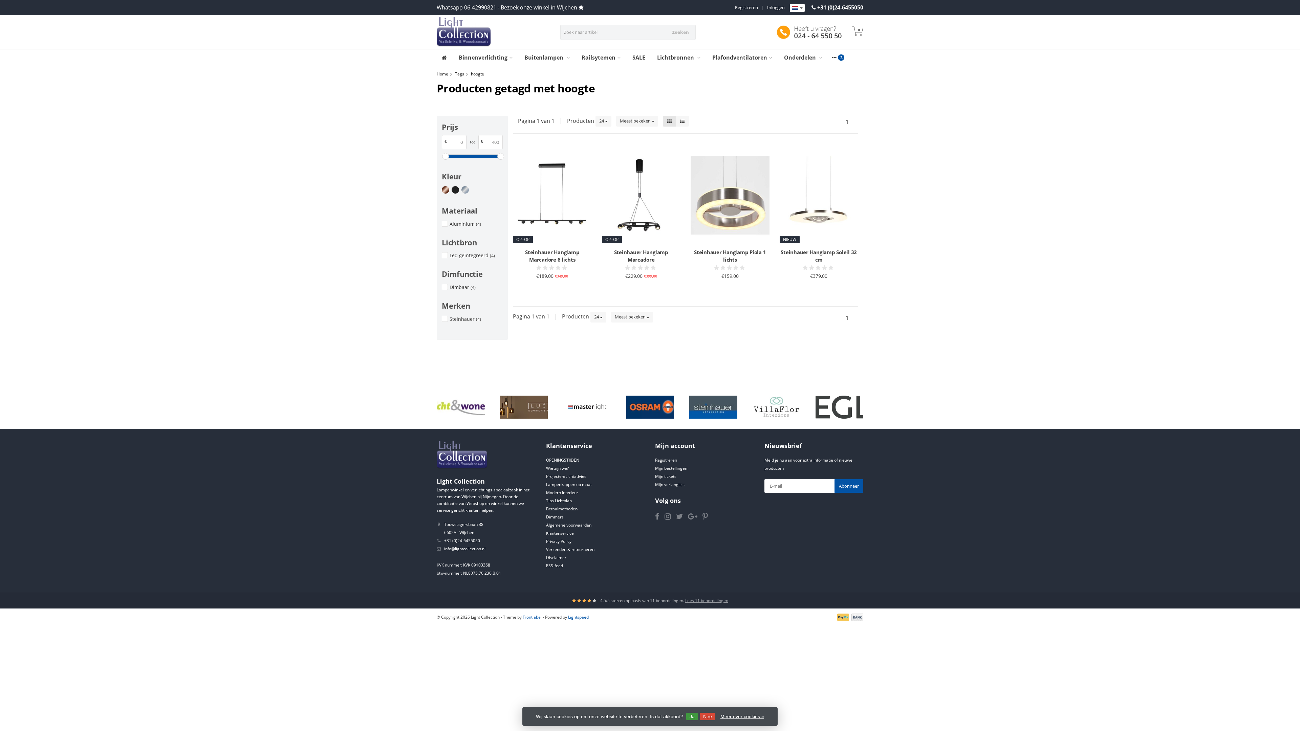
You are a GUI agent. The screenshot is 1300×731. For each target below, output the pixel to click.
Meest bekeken (636, 121)
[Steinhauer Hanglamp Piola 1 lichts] (730, 195)
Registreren (746, 7)
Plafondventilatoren (739, 57)
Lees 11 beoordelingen (706, 600)
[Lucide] (524, 407)
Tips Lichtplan (559, 501)
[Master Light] (587, 407)
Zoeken (680, 32)
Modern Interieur (562, 492)
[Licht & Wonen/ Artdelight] (461, 407)
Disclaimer (556, 557)
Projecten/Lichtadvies (566, 476)
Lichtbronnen (676, 57)
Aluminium (465, 224)
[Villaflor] (776, 407)
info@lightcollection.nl (464, 549)
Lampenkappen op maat (569, 484)
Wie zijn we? (557, 468)
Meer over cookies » (742, 716)
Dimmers (555, 517)
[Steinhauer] (713, 407)
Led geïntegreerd (472, 255)
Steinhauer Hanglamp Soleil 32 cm (819, 256)
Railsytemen (598, 57)
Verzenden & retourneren (570, 549)
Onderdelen (800, 57)
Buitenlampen (544, 57)
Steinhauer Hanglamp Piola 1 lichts (730, 256)
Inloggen (776, 7)
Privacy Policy (558, 541)
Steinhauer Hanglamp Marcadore (641, 256)
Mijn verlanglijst (670, 484)
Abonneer (849, 486)
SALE (638, 57)
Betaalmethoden (562, 509)
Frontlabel (532, 617)
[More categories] (834, 57)
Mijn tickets (665, 476)
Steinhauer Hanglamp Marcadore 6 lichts (552, 256)
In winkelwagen (549, 289)
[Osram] (650, 407)
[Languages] (797, 8)
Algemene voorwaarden (568, 525)
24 (602, 121)
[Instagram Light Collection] (670, 517)
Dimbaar (463, 287)
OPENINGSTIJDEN (562, 460)
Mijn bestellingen (671, 468)
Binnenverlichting (483, 57)
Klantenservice (560, 533)
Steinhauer (465, 319)
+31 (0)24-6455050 (840, 7)
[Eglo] (839, 407)
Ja (692, 716)
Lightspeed (578, 617)
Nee (707, 716)
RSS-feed (554, 566)
